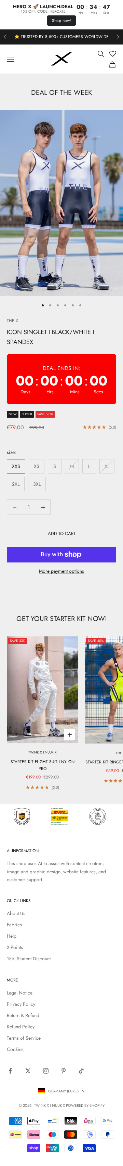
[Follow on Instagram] (45, 1070)
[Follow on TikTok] (81, 1070)
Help (11, 936)
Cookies (15, 1049)
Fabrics (14, 924)
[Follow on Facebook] (10, 1070)
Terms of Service (24, 1038)
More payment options (61, 571)
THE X (12, 321)
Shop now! (61, 20)
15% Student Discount (29, 958)
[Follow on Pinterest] (63, 1070)
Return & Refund (23, 1015)
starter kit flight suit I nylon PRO (42, 765)
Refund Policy (21, 1026)
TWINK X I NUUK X (42, 752)
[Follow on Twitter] (28, 1070)
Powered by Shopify (85, 1105)
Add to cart (62, 533)
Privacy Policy (21, 1004)
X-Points (15, 947)
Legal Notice (19, 992)
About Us (16, 913)
